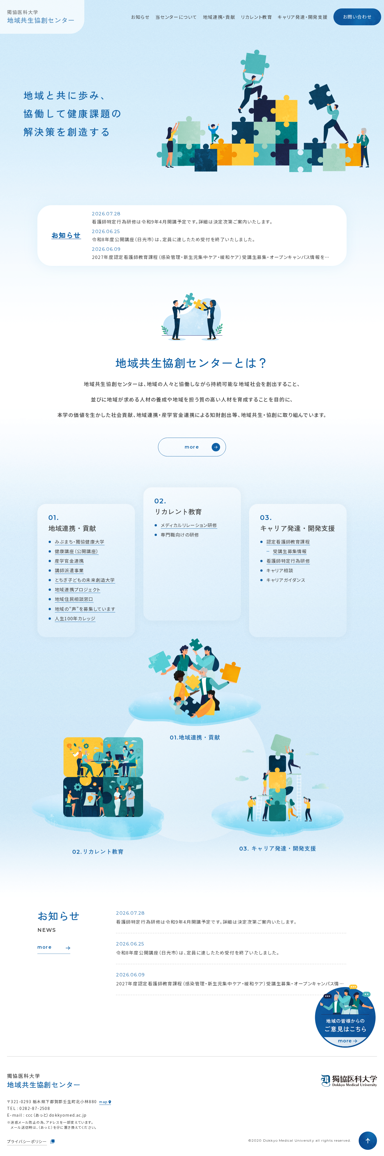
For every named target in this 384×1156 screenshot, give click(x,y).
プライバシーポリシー (27, 1141)
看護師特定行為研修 (288, 560)
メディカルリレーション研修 (189, 525)
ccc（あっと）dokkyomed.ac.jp (56, 1115)
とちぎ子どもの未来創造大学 (85, 580)
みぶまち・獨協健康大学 (80, 541)
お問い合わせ (357, 16)
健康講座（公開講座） (77, 551)
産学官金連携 (69, 560)
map (103, 1102)
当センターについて (176, 16)
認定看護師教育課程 (288, 541)
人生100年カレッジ (75, 618)
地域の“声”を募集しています (85, 608)
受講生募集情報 (290, 551)
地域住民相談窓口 (74, 599)
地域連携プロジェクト (77, 589)
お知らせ (140, 16)
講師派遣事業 (69, 570)
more (192, 447)
